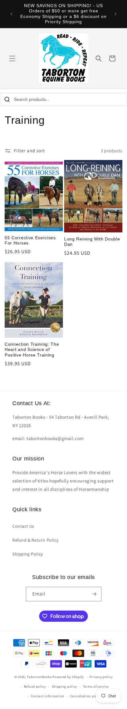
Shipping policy (64, 686)
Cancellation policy (86, 696)
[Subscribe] (94, 594)
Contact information (47, 696)
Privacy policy (101, 677)
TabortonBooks (39, 677)
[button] (12, 58)
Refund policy (35, 686)
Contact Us (23, 526)
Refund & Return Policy (35, 540)
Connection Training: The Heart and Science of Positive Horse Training (32, 349)
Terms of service (96, 686)
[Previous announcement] (11, 14)
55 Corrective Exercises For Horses (30, 240)
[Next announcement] (115, 14)
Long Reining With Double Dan (92, 242)
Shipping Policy (27, 554)
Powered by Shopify (68, 677)
